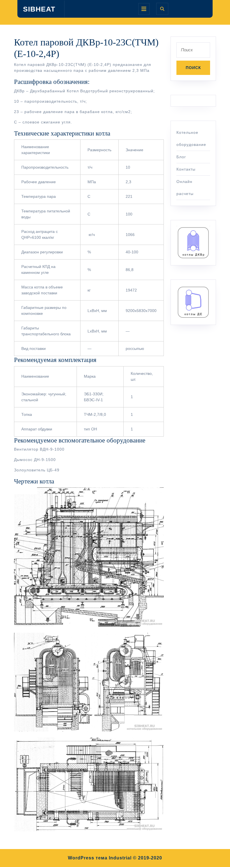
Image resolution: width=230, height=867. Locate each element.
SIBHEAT (39, 9)
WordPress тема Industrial (100, 857)
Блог (181, 157)
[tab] (144, 9)
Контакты (186, 169)
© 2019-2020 (147, 857)
